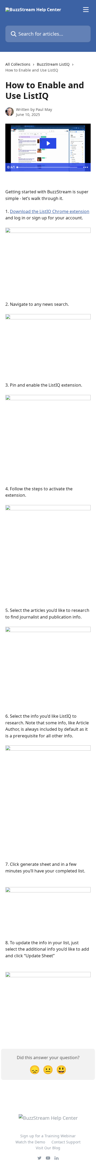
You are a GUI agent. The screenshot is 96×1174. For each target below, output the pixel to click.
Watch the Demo (30, 1141)
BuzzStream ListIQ (53, 64)
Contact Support (66, 1141)
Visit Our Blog (48, 1147)
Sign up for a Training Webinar (48, 1135)
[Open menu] (86, 9)
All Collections (17, 64)
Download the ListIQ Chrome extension (49, 211)
